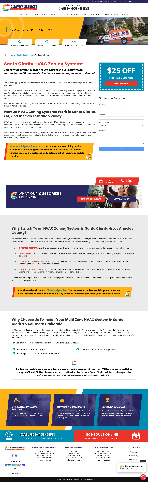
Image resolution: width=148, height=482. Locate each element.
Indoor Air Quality (79, 15)
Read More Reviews (91, 199)
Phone (102, 115)
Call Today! (129, 181)
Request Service (110, 181)
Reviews (109, 1)
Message (103, 130)
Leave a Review (122, 199)
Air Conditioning (39, 15)
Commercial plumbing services (27, 146)
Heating (53, 15)
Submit (121, 149)
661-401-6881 (74, 8)
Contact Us (119, 1)
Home (91, 1)
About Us (125, 15)
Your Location (104, 122)
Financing (130, 1)
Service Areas (111, 15)
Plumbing (64, 15)
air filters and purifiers (55, 290)
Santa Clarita (22, 55)
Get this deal (121, 83)
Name (102, 104)
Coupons (99, 1)
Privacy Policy (133, 456)
